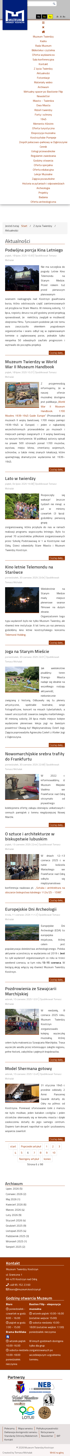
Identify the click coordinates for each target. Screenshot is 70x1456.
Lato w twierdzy (20, 478)
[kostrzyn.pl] (20, 1387)
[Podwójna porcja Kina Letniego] (22, 278)
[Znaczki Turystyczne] (44, 1412)
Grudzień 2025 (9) (16, 1226)
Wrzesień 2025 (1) (16, 1241)
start (13, 1146)
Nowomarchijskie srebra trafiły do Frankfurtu (34, 756)
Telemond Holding (15, 635)
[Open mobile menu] (43, 23)
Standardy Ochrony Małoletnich (21, 1436)
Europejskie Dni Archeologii (31, 909)
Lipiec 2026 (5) (14, 1189)
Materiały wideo (43, 82)
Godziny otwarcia (43, 160)
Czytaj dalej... (57, 353)
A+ (64, 16)
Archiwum (43, 87)
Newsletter (43, 96)
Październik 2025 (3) (17, 1236)
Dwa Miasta (43, 105)
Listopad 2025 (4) (16, 1231)
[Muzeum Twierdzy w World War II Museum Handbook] (22, 394)
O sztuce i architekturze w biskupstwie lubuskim (30, 836)
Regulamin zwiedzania (43, 156)
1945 (43, 119)
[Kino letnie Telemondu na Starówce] (22, 600)
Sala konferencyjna (43, 59)
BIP (58, 1436)
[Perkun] (49, 1399)
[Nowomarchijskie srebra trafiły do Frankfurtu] (22, 786)
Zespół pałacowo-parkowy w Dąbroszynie (43, 142)
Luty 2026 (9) (13, 1215)
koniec (47, 1159)
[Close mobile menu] (43, 27)
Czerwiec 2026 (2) (16, 1194)
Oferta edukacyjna (43, 170)
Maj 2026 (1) (13, 1199)
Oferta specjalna (43, 165)
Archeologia (43, 188)
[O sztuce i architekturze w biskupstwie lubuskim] (22, 866)
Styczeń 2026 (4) (16, 1220)
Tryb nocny (31, 16)
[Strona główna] (43, 32)
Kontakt (43, 64)
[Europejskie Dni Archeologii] (22, 932)
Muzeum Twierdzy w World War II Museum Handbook (31, 364)
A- (58, 16)
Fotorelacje (43, 78)
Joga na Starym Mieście (27, 651)
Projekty (43, 193)
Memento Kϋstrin (43, 124)
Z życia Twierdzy (43, 69)
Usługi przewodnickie (43, 151)
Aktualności (43, 73)
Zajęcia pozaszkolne (43, 179)
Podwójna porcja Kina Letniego (34, 250)
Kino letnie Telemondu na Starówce (29, 569)
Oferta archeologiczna (43, 202)
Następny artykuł (29, 1159)
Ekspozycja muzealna (43, 133)
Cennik (43, 147)
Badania (43, 197)
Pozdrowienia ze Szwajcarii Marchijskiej (30, 991)
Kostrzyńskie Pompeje (43, 137)
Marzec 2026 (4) (15, 1210)
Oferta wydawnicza (43, 55)
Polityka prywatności (47, 1428)
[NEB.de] (42, 1387)
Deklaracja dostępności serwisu (20, 1432)
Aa (38, 16)
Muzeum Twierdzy (43, 36)
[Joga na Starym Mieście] (22, 679)
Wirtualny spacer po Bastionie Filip (43, 92)
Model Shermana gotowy (28, 1068)
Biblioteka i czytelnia (43, 50)
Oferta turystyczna (43, 128)
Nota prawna (47, 1432)
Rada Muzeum (43, 46)
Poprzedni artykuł (31, 1146)
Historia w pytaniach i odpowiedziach (43, 183)
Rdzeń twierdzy (43, 110)
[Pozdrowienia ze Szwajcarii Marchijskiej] (22, 1021)
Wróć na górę (57, 1452)
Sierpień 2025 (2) (15, 1247)
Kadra (43, 41)
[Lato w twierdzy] (22, 506)
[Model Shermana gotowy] (22, 1092)
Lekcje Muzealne (43, 174)
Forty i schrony (43, 115)
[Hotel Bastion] (25, 1399)
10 (53, 1153)
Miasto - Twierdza (43, 101)
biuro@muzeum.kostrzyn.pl (25, 1289)
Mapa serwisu (25, 1428)
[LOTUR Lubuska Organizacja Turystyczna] (26, 1412)
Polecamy (9, 1428)
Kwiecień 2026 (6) (16, 1204)
